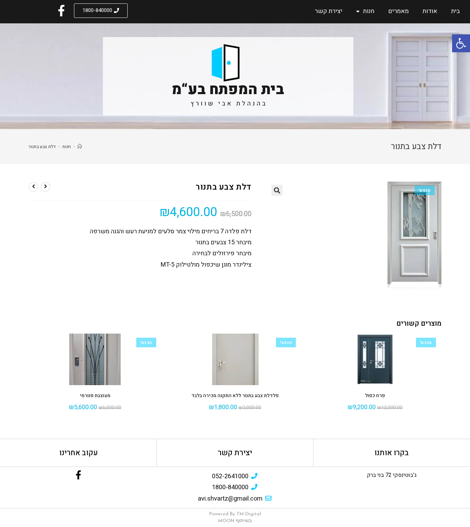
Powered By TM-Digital (235, 514)
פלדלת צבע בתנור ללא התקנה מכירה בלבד (235, 395)
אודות (430, 11)
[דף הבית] (79, 146)
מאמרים (398, 11)
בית (455, 11)
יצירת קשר (328, 11)
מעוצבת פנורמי (95, 395)
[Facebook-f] (78, 474)
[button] (101, 10)
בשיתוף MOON (235, 521)
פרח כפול (375, 395)
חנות (368, 11)
